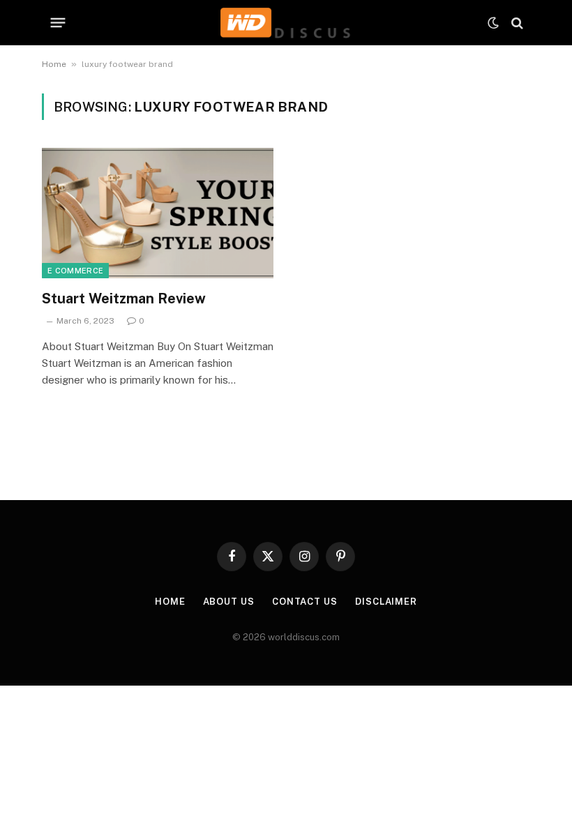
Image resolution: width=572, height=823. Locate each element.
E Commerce (75, 270)
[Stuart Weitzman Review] (157, 213)
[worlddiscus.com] (286, 22)
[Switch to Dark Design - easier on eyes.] (493, 23)
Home (54, 64)
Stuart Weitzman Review (124, 298)
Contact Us (305, 601)
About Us (229, 601)
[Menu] (58, 23)
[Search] (516, 22)
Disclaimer (386, 601)
